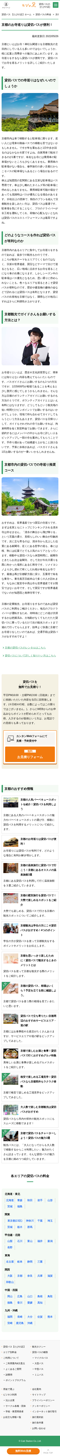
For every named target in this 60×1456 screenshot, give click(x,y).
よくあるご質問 (13, 1369)
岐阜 (19, 1261)
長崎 (19, 1316)
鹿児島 (20, 1323)
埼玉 (50, 1220)
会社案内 (36, 1389)
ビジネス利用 (10, 1394)
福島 (19, 1206)
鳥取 (50, 1296)
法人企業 (10, 1400)
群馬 (29, 1227)
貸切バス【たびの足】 (14, 1346)
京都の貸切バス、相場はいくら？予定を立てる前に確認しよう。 (38, 990)
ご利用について (11, 1358)
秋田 (29, 1200)
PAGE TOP (48, 1453)
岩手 (40, 1200)
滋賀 (50, 1275)
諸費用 (9, 1374)
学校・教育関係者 (15, 1411)
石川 (19, 1241)
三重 (40, 1261)
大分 (29, 1316)
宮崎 (9, 1323)
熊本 (50, 1316)
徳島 (9, 1302)
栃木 (19, 1227)
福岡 (9, 1316)
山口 (29, 1296)
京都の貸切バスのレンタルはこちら (25, 647)
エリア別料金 (10, 1352)
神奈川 (30, 1220)
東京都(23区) (15, 1220)
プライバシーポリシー (43, 1400)
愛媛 (29, 1302)
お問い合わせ (39, 1428)
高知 (40, 1302)
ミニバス (39, 1374)
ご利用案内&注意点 (15, 1363)
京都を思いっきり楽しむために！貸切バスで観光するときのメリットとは (38, 960)
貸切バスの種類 (40, 1352)
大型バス (39, 1363)
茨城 (9, 1227)
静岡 (29, 1261)
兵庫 (40, 1275)
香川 (19, 1302)
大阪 (9, 1275)
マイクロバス (41, 1358)
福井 (40, 1241)
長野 (9, 1247)
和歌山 (10, 1282)
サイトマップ (39, 1394)
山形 (50, 1200)
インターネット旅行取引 (44, 1411)
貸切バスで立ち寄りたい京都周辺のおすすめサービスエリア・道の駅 (38, 1021)
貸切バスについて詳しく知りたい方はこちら (30, 655)
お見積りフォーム (30, 754)
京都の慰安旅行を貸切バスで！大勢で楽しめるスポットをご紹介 (38, 900)
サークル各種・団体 (16, 1406)
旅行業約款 (37, 1417)
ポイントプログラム (16, 1380)
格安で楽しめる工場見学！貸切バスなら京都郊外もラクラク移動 (38, 1081)
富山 (29, 1241)
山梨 (9, 1241)
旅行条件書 (37, 1422)
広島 (19, 1296)
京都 (19, 1275)
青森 (19, 1200)
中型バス (39, 1369)
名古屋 (10, 1261)
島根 (40, 1296)
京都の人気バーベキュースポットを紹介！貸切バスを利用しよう (38, 804)
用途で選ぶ (8, 1389)
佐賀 (40, 1316)
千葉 (40, 1220)
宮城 (9, 1206)
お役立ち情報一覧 (12, 1417)
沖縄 (29, 1323)
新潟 (50, 1241)
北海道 (10, 1200)
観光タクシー (39, 1346)
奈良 (29, 1275)
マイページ (6, 8)
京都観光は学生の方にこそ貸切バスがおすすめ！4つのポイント (38, 930)
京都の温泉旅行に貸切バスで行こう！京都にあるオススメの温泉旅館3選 (38, 870)
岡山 (9, 1296)
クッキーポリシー (41, 1406)
